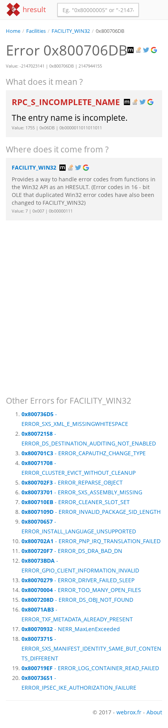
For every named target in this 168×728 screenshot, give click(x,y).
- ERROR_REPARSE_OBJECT (72, 482)
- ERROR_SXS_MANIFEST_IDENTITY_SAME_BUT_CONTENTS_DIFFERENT (91, 648)
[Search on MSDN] (131, 50)
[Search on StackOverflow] (139, 50)
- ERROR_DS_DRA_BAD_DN (71, 550)
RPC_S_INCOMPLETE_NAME (67, 102)
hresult (33, 9)
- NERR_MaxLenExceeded (70, 629)
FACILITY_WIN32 (71, 31)
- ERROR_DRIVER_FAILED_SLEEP (77, 580)
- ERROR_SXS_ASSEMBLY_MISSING (81, 492)
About (154, 712)
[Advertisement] (84, 304)
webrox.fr (128, 712)
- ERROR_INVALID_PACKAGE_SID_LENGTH (91, 511)
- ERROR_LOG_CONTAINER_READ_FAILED (90, 668)
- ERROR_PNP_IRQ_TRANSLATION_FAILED (91, 541)
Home (13, 31)
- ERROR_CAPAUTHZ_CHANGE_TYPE (83, 453)
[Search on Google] (155, 50)
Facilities (36, 31)
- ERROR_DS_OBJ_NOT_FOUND (77, 599)
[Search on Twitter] (147, 50)
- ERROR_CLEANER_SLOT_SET (75, 502)
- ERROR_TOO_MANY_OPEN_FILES (81, 590)
